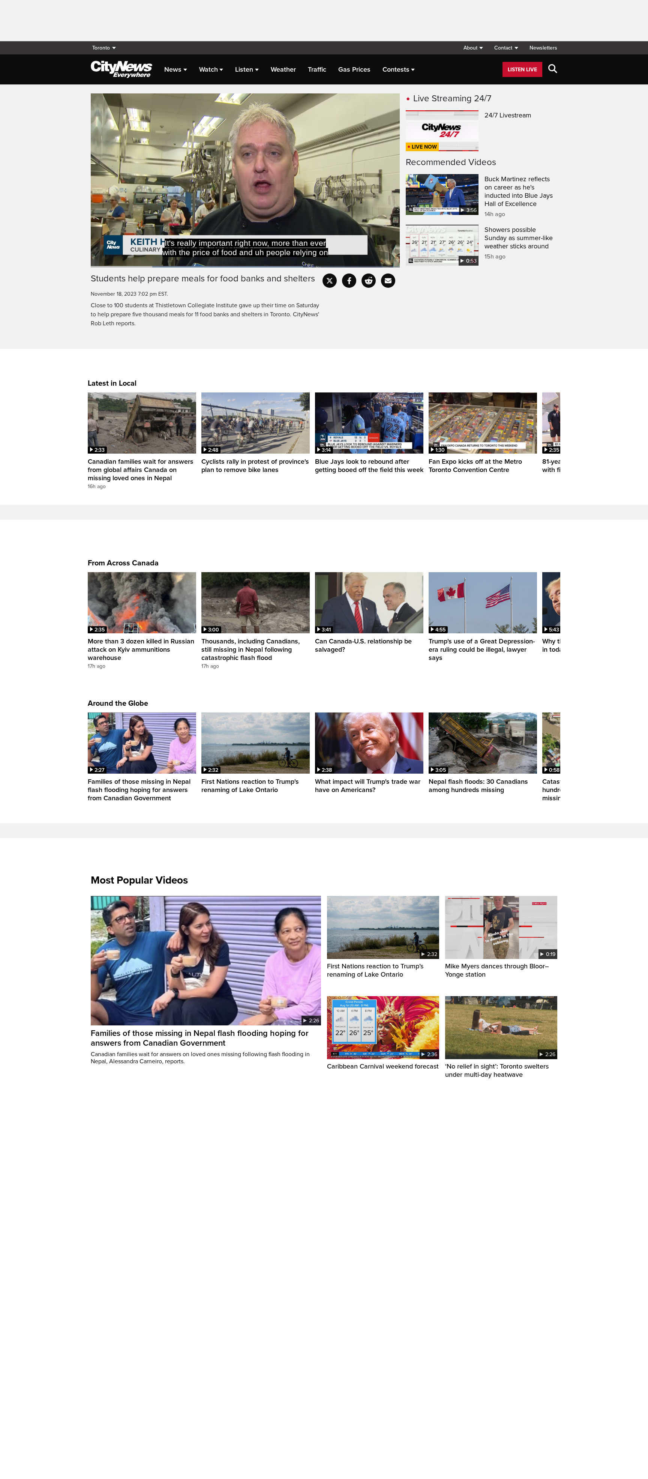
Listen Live (522, 69)
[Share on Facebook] (349, 281)
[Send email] (388, 281)
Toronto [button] (101, 48)
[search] (552, 69)
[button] (473, 47)
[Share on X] (329, 281)
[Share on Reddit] (369, 281)
